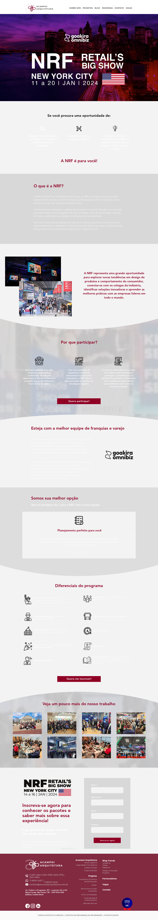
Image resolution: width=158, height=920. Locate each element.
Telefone (94, 825)
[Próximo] (130, 535)
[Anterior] (28, 535)
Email (93, 811)
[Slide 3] (79, 553)
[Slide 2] (76, 553)
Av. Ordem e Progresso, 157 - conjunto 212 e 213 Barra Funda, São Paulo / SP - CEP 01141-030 (46, 891)
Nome (93, 785)
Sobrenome (96, 797)
